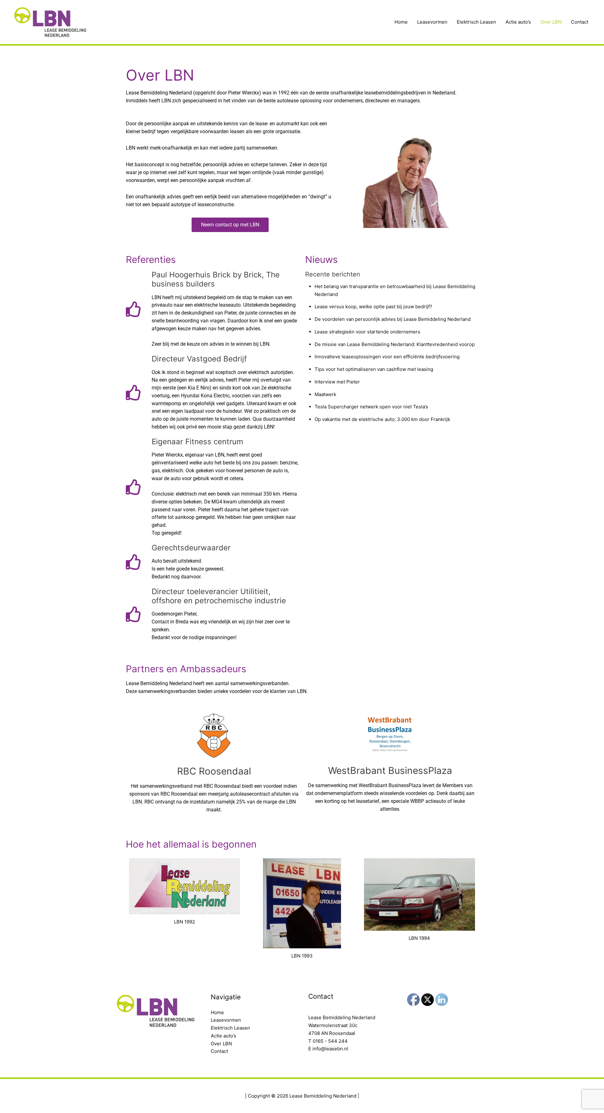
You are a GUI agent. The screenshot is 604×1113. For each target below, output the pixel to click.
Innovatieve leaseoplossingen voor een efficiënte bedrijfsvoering (387, 357)
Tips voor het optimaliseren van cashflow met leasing (374, 369)
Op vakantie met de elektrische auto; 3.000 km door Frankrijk (382, 419)
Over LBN (551, 22)
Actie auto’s (518, 22)
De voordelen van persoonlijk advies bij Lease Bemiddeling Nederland (393, 319)
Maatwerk (325, 394)
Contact (579, 22)
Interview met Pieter (337, 382)
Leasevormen (432, 22)
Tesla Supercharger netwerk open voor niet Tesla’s (371, 407)
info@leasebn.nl (330, 1049)
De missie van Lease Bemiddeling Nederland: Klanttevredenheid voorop (395, 344)
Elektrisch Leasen (476, 22)
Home (401, 22)
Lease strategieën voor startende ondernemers (367, 332)
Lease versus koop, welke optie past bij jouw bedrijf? (373, 306)
